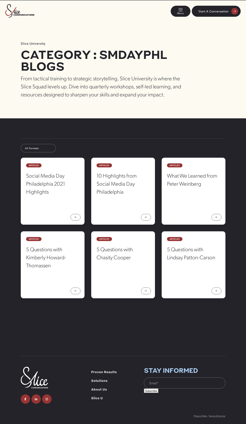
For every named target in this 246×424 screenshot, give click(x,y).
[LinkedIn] (36, 399)
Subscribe (151, 391)
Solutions (99, 380)
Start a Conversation (213, 11)
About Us (99, 389)
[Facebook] (25, 399)
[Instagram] (47, 399)
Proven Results (104, 372)
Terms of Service (217, 415)
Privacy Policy (200, 415)
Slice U (97, 398)
